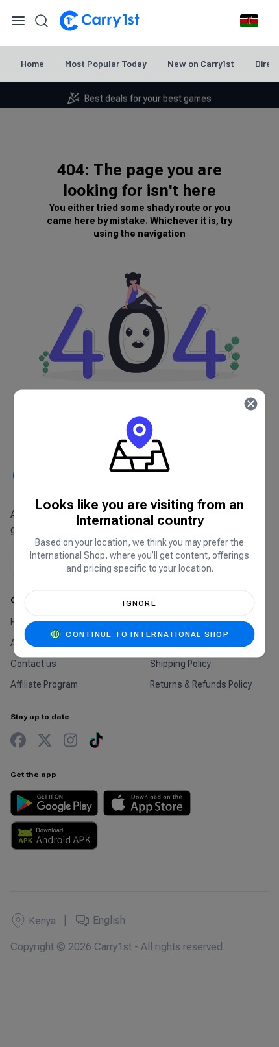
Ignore (139, 603)
